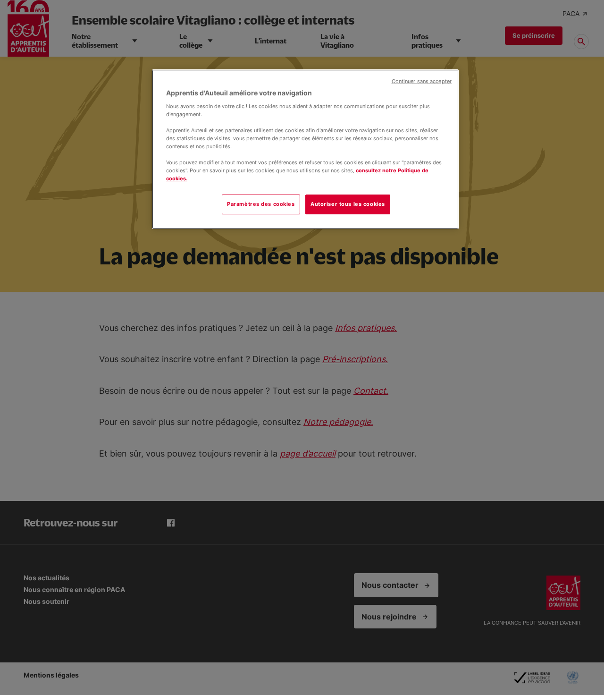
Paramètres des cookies (261, 204)
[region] (305, 149)
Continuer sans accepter (422, 81)
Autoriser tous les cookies (347, 204)
